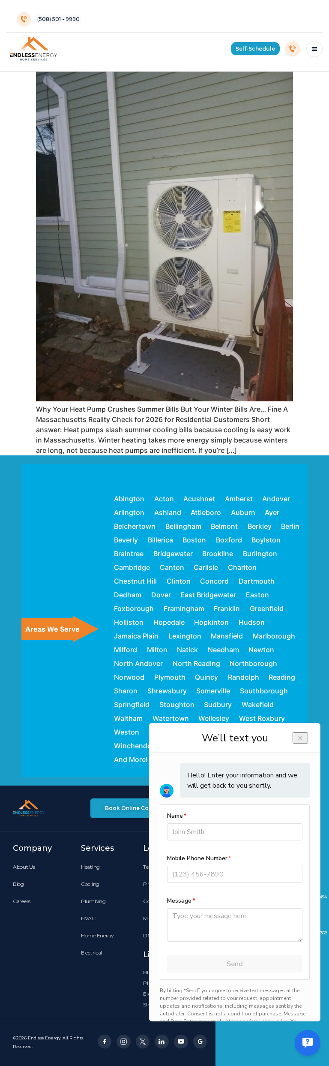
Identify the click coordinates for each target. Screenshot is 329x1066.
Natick (187, 649)
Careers (21, 901)
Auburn (243, 512)
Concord (214, 581)
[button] (255, 49)
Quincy (206, 677)
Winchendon (135, 745)
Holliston (129, 622)
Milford (125, 649)
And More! (131, 759)
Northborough (253, 663)
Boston (194, 540)
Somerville (213, 691)
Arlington (129, 512)
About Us (24, 867)
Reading (282, 677)
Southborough (264, 691)
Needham (223, 649)
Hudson (252, 622)
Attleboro (206, 512)
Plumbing (93, 901)
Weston (126, 732)
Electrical (91, 952)
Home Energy (97, 935)
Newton (261, 649)
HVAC (88, 918)
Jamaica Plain (136, 636)
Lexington (184, 636)
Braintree (129, 553)
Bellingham (183, 526)
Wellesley (213, 718)
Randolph (243, 677)
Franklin (227, 608)
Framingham (184, 608)
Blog (18, 884)
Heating (90, 867)
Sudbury (218, 704)
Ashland (167, 512)
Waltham (128, 718)
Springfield (132, 704)
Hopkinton (211, 622)
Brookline (217, 553)
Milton (157, 649)
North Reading (196, 663)
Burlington (260, 553)
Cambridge (132, 567)
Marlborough (274, 636)
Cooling (90, 884)
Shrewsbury (167, 691)
